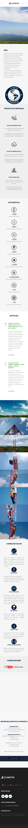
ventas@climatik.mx (19, 751)
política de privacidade (12, 805)
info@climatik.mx (10, 751)
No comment (11, 355)
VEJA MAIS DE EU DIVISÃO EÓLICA (17, 30)
